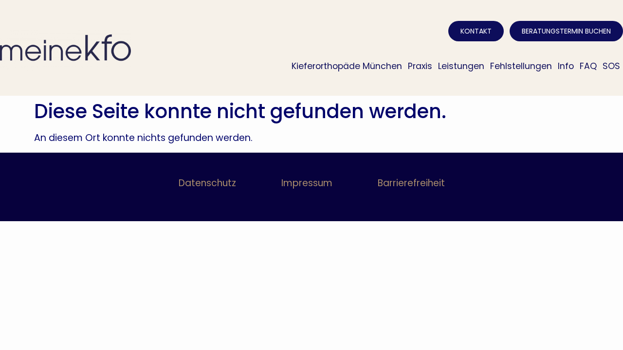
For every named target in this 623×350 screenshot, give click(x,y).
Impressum (306, 183)
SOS (611, 66)
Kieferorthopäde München (347, 66)
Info (566, 66)
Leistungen (461, 66)
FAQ (588, 66)
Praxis (420, 66)
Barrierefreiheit (411, 183)
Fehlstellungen (521, 66)
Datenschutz (207, 183)
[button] (21, 328)
